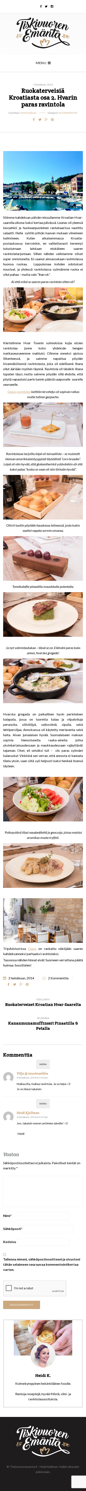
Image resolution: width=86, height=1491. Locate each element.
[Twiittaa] (40, 119)
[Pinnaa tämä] (52, 119)
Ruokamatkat (68, 112)
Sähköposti (12, 1229)
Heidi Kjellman (28, 112)
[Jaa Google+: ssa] (46, 119)
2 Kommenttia (58, 978)
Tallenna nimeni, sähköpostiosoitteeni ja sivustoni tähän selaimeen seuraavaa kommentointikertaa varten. (41, 1264)
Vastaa (43, 1064)
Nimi (7, 1216)
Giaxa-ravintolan (19, 392)
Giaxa (32, 948)
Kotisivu (9, 1242)
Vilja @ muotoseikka (32, 1073)
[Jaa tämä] (33, 119)
